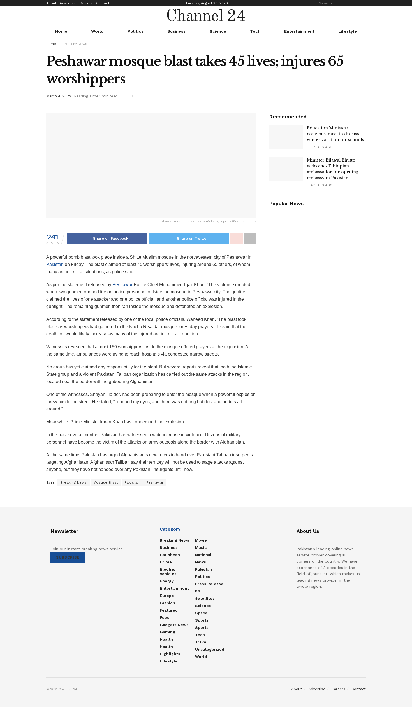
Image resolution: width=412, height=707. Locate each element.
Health (166, 639)
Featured (169, 610)
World (97, 31)
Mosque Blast (105, 482)
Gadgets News (174, 624)
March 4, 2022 (58, 96)
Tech (255, 31)
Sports (202, 620)
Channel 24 (206, 16)
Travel (201, 642)
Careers (86, 3)
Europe (167, 595)
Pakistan (55, 264)
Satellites (205, 598)
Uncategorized (209, 649)
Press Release (209, 584)
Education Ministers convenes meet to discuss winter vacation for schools (335, 133)
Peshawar (122, 284)
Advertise (68, 3)
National (203, 554)
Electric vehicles (168, 571)
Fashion (167, 603)
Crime (166, 562)
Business (176, 31)
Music (201, 547)
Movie (201, 540)
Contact (102, 3)
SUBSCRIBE (68, 557)
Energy (167, 581)
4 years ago (320, 185)
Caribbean (170, 554)
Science (218, 31)
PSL (199, 591)
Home (61, 31)
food (165, 617)
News (200, 562)
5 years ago (320, 147)
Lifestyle (347, 31)
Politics (135, 31)
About (51, 3)
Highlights (170, 654)
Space (201, 613)
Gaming (167, 632)
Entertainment (299, 31)
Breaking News (75, 44)
